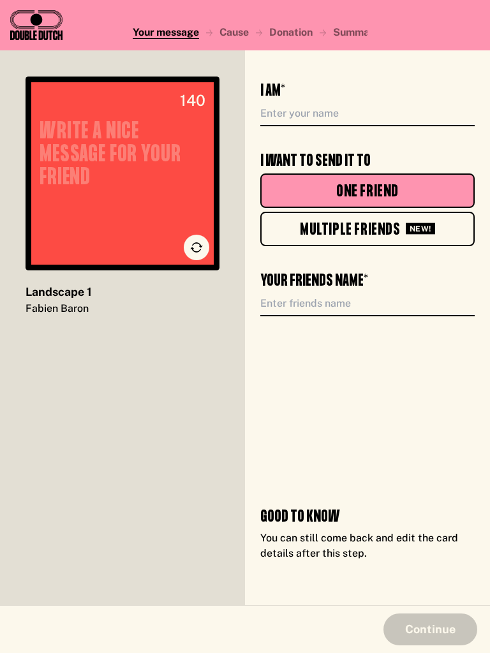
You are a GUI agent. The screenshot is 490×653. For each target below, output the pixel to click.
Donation (291, 32)
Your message (166, 32)
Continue (430, 629)
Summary (356, 32)
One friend (367, 191)
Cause (234, 32)
